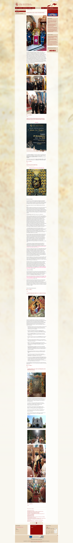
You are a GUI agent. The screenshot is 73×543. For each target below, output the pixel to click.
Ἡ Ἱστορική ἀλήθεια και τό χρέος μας (31, 517)
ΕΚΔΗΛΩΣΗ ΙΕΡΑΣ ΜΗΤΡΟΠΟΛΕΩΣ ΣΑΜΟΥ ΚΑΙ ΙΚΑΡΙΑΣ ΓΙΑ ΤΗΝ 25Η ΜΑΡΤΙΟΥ (52, 22)
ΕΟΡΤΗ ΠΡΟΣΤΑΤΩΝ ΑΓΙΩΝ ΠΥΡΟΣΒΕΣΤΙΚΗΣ (35, 12)
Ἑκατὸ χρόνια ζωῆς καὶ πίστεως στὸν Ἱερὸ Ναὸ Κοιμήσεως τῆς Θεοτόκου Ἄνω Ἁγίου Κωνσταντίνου (52, 44)
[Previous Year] (46, 527)
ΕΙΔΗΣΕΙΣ (17, 10)
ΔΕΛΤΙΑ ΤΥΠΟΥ (18, 11)
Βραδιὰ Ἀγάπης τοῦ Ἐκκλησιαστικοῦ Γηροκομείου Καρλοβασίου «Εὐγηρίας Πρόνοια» (52, 40)
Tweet (27, 116)
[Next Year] (47, 527)
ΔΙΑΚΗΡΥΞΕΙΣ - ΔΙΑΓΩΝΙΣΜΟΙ (19, 13)
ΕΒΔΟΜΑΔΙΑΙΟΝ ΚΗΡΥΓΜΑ (32, 164)
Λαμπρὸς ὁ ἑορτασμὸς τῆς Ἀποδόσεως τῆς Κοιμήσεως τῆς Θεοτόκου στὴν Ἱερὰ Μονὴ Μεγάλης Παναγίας (52, 37)
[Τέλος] (42, 522)
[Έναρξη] (30, 522)
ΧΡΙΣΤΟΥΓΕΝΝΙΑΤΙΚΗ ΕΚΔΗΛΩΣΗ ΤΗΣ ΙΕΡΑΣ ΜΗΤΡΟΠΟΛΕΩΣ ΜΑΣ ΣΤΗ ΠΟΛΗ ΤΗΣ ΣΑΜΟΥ (36, 119)
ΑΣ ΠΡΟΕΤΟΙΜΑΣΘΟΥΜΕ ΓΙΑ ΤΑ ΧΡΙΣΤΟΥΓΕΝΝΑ (36, 293)
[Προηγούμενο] (31, 522)
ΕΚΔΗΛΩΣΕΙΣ (17, 12)
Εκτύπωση (28, 161)
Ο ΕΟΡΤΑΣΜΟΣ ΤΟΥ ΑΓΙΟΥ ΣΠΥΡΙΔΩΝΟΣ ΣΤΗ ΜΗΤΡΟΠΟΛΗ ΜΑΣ (36, 369)
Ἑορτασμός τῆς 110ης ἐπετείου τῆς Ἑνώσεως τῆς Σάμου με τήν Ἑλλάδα (36, 516)
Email (31, 161)
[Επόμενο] (41, 522)
